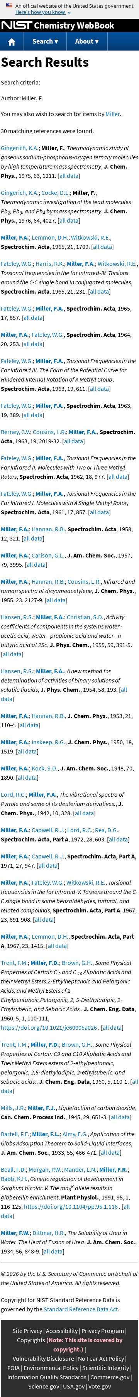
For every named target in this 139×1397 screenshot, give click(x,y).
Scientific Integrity (105, 1368)
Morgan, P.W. (45, 1169)
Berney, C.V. (15, 432)
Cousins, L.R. (49, 432)
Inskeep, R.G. (48, 742)
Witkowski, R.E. (90, 237)
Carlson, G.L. (48, 555)
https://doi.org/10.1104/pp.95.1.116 (71, 1206)
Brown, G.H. (77, 962)
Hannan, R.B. (48, 529)
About (84, 41)
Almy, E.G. (75, 1134)
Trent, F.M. (14, 962)
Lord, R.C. (13, 794)
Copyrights (31, 1340)
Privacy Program (102, 1330)
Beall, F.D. (13, 1169)
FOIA (13, 1368)
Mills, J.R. (13, 1108)
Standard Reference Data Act (81, 1309)
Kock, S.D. (45, 768)
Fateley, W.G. (17, 263)
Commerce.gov (109, 1377)
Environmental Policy (51, 1368)
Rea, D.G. (106, 830)
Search (42, 41)
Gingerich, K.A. (20, 148)
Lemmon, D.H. (50, 237)
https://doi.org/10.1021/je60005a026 (49, 1027)
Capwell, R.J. (48, 830)
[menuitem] (12, 41)
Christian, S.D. (85, 617)
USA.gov (74, 1386)
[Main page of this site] (12, 41)
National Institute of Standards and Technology (17, 25)
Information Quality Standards (46, 1377)
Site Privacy (27, 1330)
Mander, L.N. (80, 1169)
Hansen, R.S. (17, 617)
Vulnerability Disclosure (43, 1358)
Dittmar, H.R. (48, 1233)
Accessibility (62, 1330)
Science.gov (43, 1386)
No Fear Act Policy (101, 1358)
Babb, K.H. (14, 1178)
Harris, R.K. (50, 263)
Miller (112, 114)
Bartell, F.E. (15, 1134)
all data (68, 175)
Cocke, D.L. (55, 192)
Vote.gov (99, 1386)
